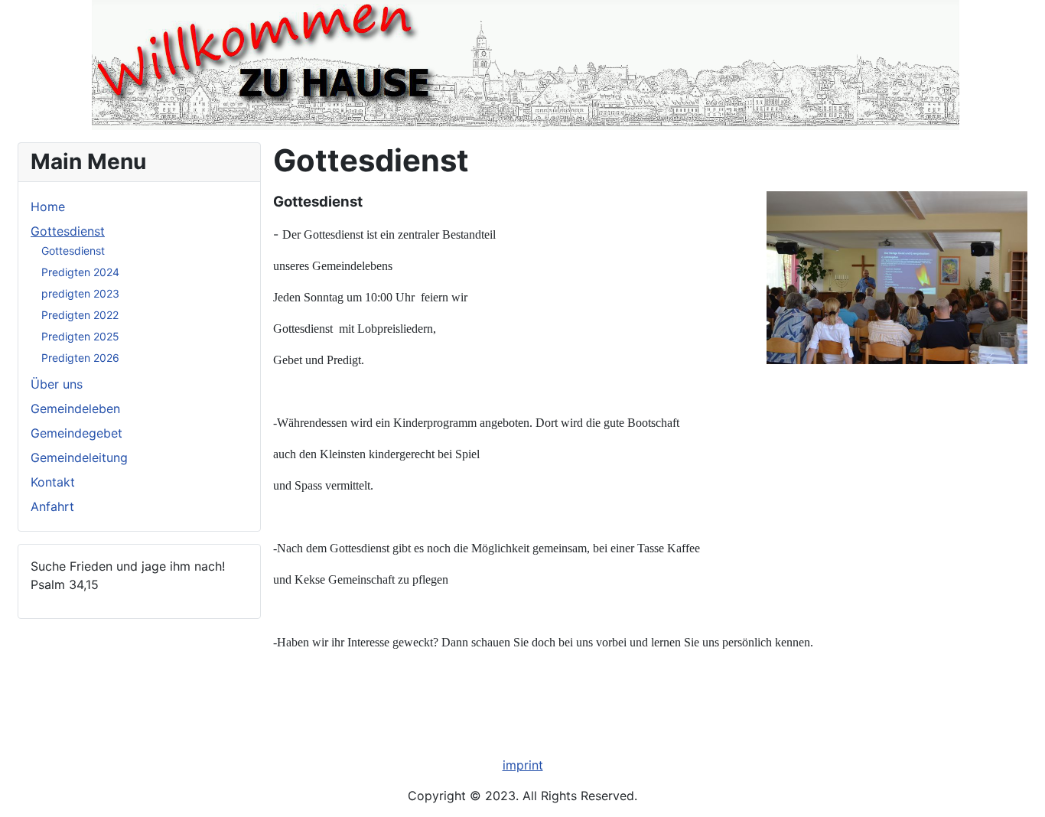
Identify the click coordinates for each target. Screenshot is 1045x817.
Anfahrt (52, 506)
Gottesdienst (68, 231)
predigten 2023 (80, 293)
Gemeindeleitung (79, 457)
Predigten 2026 (80, 357)
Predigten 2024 (80, 271)
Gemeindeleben (75, 408)
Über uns (57, 384)
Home (48, 206)
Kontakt (53, 482)
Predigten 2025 (80, 336)
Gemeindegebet (76, 433)
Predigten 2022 (80, 314)
